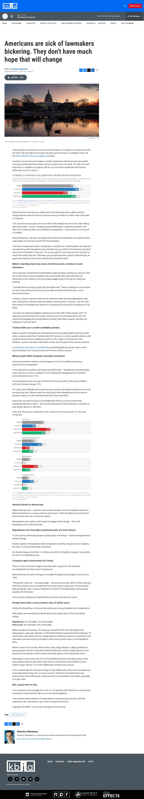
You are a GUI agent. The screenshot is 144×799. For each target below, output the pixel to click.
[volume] (12, 16)
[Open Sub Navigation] (9, 23)
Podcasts (30, 23)
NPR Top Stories (17, 715)
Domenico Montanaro (20, 69)
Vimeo (50, 761)
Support (102, 23)
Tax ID (90, 761)
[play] (5, 16)
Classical (91, 23)
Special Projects (48, 23)
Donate (136, 6)
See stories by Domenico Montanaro (34, 738)
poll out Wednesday (32, 347)
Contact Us (60, 761)
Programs (16, 23)
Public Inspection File (76, 761)
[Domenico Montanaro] (9, 737)
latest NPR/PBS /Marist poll (33, 156)
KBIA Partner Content (71, 23)
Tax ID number (127, 23)
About (113, 23)
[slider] (15, 16)
